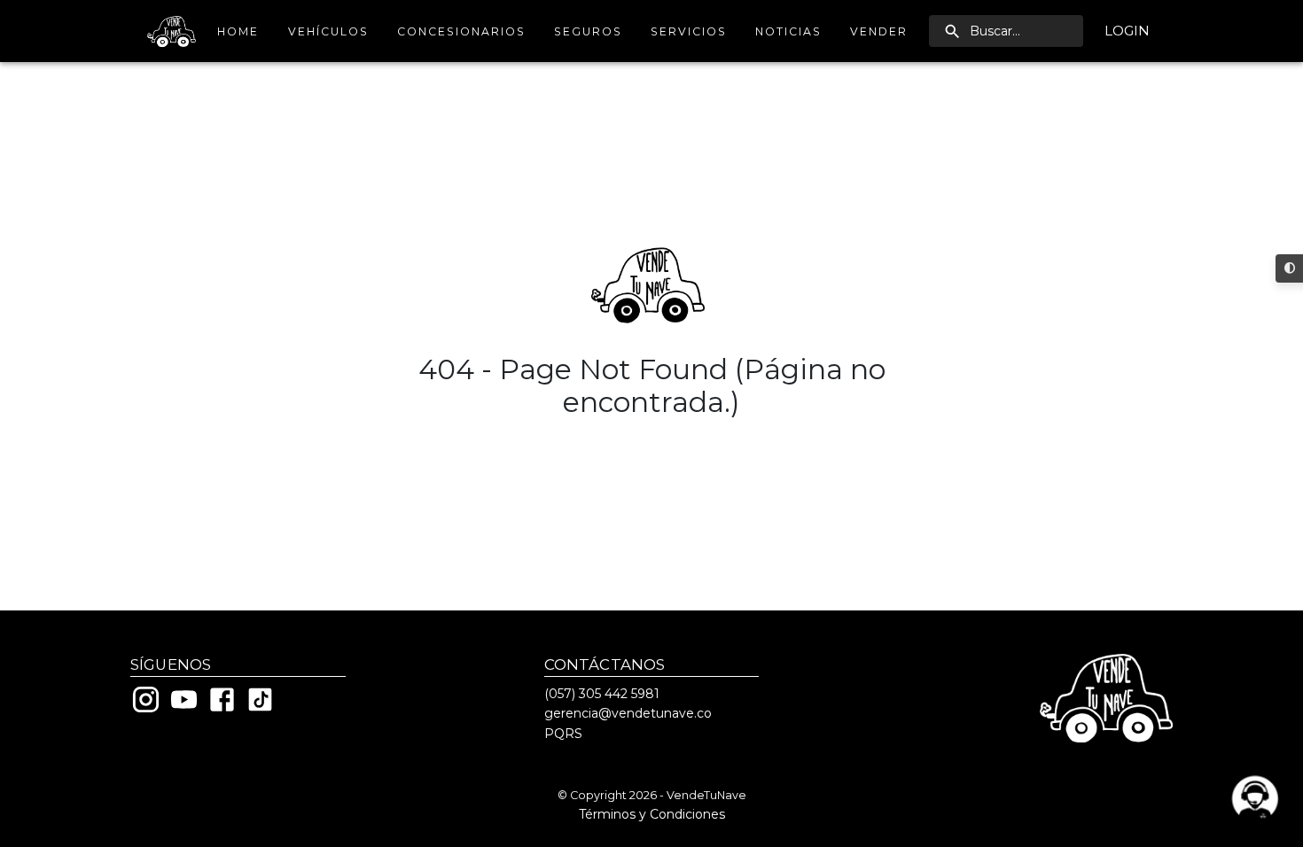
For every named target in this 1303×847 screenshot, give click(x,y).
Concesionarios (461, 31)
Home (238, 31)
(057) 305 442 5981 (601, 694)
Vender (879, 31)
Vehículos (328, 31)
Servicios (689, 31)
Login (1127, 30)
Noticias (788, 31)
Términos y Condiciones (652, 814)
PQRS (563, 734)
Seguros (588, 31)
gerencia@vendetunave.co (628, 713)
